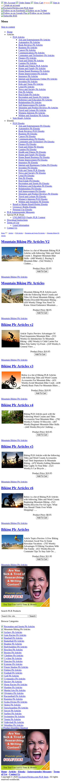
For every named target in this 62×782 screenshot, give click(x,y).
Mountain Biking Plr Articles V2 (25, 241)
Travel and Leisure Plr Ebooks (32, 196)
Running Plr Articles (13, 699)
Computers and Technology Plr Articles (36, 55)
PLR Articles (19, 37)
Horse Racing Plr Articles (15, 684)
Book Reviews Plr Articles (30, 45)
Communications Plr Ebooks (31, 139)
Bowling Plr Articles (13, 649)
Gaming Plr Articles (27, 63)
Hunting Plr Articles (13, 687)
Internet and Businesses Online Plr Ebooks (37, 165)
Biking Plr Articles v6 (17, 488)
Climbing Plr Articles (13, 655)
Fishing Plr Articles (12, 670)
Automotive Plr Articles (29, 42)
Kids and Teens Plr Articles (30, 84)
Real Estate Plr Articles (28, 94)
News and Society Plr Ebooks (32, 173)
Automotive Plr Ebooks (29, 128)
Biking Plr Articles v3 (17, 366)
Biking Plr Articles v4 (17, 405)
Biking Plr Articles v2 (17, 324)
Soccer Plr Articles (12, 710)
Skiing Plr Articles (12, 705)
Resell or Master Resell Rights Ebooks (30, 204)
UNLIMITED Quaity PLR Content (29, 217)
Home (10, 32)
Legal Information (21, 225)
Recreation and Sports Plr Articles (33, 97)
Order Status (24, 2)
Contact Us (12, 228)
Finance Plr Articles (27, 58)
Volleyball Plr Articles (14, 722)
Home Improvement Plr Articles (32, 73)
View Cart (38, 2)
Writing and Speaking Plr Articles (33, 115)
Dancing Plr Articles (13, 661)
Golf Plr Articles (11, 676)
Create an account (12, 5)
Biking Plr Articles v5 (17, 446)
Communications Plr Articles (31, 53)
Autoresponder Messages (39, 771)
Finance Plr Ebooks (27, 144)
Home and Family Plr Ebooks (32, 154)
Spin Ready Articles (22, 118)
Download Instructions (17, 220)
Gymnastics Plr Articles (14, 678)
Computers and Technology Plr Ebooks (36, 141)
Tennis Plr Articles (12, 719)
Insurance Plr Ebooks (28, 162)
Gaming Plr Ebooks (27, 149)
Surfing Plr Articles (12, 713)
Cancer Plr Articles (27, 50)
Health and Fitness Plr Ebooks (32, 152)
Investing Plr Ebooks (27, 168)
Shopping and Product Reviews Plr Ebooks (38, 194)
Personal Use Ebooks (22, 209)
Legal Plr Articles (26, 87)
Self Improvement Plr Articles (31, 105)
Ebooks (21, 771)
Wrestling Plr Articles (13, 725)
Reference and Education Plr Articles (35, 100)
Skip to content (8, 27)
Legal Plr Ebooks (26, 175)
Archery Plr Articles (13, 632)
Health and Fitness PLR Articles (33, 66)
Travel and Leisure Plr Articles (32, 110)
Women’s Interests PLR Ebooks (32, 199)
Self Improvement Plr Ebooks (31, 191)
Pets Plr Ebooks (25, 178)
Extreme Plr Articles (13, 664)
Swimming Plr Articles (14, 716)
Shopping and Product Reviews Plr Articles (38, 107)
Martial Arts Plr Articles (15, 690)
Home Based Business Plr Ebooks (34, 157)
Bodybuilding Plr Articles (15, 647)
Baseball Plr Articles (13, 638)
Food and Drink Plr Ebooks (31, 147)
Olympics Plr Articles (14, 693)
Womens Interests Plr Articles (31, 113)
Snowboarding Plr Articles (16, 708)
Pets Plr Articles (25, 92)
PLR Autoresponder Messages (21, 212)
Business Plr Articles (27, 47)
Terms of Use (13, 222)
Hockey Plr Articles (13, 681)
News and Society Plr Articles (32, 89)
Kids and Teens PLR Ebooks (31, 170)
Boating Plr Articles (13, 644)
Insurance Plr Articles (28, 76)
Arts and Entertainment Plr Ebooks (34, 126)
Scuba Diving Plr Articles (15, 702)
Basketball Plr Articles (14, 641)
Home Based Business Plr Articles (34, 71)
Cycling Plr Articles (13, 658)
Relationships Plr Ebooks (29, 188)
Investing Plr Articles (27, 81)
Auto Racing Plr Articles (15, 635)
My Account (9, 2)
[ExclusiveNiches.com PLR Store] (17, 8)
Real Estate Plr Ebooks (28, 181)
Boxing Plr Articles (12, 652)
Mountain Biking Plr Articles (14, 277)
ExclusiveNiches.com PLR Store (33, 777)
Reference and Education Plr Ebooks (35, 186)
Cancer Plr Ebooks (27, 136)
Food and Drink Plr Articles (31, 60)
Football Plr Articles (13, 673)
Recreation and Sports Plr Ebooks (33, 183)
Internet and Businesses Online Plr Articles (37, 79)
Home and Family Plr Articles (32, 68)
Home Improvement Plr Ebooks (32, 160)
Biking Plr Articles (15, 529)
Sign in (56, 2)
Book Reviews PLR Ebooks (31, 131)
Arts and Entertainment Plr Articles (34, 39)
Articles (11, 233)
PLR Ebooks (19, 123)
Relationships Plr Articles (29, 102)
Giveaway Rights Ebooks (24, 207)
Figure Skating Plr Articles (16, 667)
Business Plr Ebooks (27, 134)
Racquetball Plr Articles (15, 696)
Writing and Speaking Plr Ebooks (33, 201)
